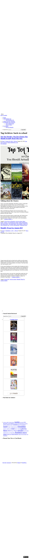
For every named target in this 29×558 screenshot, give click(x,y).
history (16, 428)
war (27, 434)
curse (19, 424)
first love (15, 426)
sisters (5, 434)
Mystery (15, 430)
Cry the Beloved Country (13, 222)
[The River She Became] (13, 330)
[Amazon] (14, 112)
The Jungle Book (12, 223)
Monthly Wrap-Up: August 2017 (12, 228)
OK (23, 129)
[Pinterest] (14, 75)
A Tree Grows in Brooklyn (9, 221)
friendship (22, 426)
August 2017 (6, 279)
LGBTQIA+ (23, 428)
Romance (18, 432)
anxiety (7, 422)
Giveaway (4, 428)
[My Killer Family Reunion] (13, 389)
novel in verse (26, 430)
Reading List (8, 432)
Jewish (19, 428)
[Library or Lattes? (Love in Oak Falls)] (13, 365)
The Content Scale (10, 123)
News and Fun (4, 142)
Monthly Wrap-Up (21, 279)
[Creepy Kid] (13, 342)
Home (4, 117)
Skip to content (4, 115)
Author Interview (11, 422)
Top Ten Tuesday (24, 434)
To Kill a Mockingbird (14, 225)
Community (15, 424)
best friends (21, 422)
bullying (4, 424)
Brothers (26, 423)
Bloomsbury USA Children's (8, 423)
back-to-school (19, 221)
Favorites (12, 426)
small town (9, 434)
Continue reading (8, 219)
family (5, 427)
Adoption (4, 422)
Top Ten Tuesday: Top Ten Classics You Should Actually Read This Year (14, 137)
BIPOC (25, 422)
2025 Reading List (10, 120)
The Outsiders (20, 223)
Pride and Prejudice (23, 222)
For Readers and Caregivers (9, 122)
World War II (5, 435)
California (8, 424)
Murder (9, 430)
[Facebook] (14, 37)
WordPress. (24, 462)
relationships (12, 432)
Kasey (3, 141)
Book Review (22, 423)
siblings (24, 432)
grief (12, 428)
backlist (17, 422)
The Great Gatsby (4, 223)
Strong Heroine (14, 434)
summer (19, 434)
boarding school (16, 423)
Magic (5, 430)
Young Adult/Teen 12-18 (12, 142)
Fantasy (9, 426)
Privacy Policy (9, 124)
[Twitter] (14, 56)
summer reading (4, 280)
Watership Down (23, 225)
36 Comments (3, 143)
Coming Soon (14, 319)
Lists (26, 141)
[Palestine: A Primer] (13, 377)
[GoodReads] (14, 94)
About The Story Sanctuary (9, 121)
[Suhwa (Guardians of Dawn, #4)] (13, 353)
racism (4, 432)
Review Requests (9, 127)
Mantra (18, 462)
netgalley (20, 430)
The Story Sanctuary (6, 462)
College (11, 424)
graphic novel (9, 428)
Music (12, 430)
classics (5, 222)
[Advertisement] (14, 296)
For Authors (5, 126)
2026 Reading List (7, 118)
